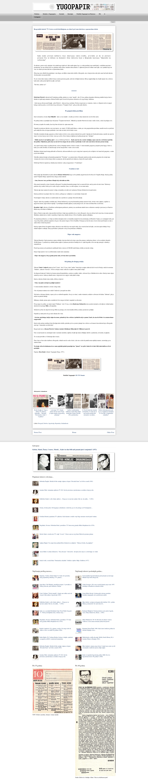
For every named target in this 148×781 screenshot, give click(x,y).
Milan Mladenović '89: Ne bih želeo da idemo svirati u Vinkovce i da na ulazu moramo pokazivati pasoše (97, 620)
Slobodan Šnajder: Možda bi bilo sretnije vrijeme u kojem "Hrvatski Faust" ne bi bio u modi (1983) (66, 481)
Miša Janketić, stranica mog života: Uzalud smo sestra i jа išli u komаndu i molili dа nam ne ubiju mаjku (98, 647)
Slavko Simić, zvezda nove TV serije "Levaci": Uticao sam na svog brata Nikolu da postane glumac (66, 534)
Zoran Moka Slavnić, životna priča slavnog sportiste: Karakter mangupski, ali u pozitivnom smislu (96, 594)
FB (100, 14)
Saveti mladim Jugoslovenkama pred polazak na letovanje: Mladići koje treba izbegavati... (98, 576)
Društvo (46, 423)
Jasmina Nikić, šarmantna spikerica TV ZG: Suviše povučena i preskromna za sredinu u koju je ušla (66, 490)
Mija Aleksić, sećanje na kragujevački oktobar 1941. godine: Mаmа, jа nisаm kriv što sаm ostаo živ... (98, 603)
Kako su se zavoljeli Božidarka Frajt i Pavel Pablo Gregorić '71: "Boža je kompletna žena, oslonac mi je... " (56, 611)
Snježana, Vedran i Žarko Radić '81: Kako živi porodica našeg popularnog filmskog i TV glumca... (55, 576)
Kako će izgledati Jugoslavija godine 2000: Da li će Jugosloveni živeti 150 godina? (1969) (96, 655)
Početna (36, 14)
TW (79, 375)
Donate (83, 375)
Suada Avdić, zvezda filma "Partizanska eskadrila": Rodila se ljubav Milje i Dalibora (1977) (64, 560)
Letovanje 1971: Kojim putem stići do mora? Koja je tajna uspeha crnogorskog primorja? (57, 412)
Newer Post (37, 432)
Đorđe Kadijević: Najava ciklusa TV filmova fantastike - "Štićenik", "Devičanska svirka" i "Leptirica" (41, 413)
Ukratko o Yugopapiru (49, 14)
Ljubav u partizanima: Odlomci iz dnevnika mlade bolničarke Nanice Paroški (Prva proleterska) (73, 412)
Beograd (40, 423)
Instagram (37, 17)
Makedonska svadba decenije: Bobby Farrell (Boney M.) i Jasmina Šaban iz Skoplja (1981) (98, 638)
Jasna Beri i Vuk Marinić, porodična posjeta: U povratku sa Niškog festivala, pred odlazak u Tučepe (55, 585)
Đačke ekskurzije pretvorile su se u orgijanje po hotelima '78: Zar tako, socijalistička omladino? (106, 412)
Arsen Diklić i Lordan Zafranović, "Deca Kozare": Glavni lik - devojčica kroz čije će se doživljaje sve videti (69, 552)
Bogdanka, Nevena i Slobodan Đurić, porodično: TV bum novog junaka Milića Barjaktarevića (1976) (67, 525)
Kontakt (61, 14)
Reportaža (58, 423)
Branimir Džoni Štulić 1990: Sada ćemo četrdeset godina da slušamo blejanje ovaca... (98, 629)
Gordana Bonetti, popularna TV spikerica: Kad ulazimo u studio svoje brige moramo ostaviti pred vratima (68, 516)
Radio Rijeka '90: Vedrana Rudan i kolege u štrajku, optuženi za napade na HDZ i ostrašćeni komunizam (56, 638)
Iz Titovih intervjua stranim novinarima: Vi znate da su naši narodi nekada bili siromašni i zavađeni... (89, 412)
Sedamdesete (64, 423)
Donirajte (70, 14)
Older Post (110, 432)
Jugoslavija (51, 423)
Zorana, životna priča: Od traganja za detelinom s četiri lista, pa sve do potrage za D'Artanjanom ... (66, 508)
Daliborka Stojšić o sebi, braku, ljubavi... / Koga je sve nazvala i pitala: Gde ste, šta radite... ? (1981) (67, 499)
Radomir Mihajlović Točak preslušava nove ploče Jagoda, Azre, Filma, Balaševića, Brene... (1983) (97, 611)
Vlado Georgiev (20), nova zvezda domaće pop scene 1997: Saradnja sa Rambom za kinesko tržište (98, 585)
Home (74, 432)
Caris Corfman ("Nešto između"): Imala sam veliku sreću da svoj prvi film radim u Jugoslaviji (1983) (56, 594)
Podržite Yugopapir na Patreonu (86, 14)
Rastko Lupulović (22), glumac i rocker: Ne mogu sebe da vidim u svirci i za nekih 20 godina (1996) (55, 629)
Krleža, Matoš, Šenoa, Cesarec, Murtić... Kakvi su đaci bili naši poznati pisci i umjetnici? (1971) (64, 449)
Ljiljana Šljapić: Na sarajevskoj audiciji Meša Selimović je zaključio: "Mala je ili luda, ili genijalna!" (66, 543)
